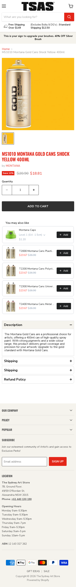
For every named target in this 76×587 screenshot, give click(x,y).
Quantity (7, 181)
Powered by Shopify (38, 580)
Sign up (58, 461)
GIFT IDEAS (33, 571)
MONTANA (13, 166)
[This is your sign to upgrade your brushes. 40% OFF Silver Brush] (38, 38)
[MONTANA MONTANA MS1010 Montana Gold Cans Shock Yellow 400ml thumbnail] (8, 138)
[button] (38, 325)
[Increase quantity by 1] (34, 190)
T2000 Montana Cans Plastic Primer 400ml (36, 251)
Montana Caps (27, 230)
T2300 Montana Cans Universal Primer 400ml (36, 286)
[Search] (69, 17)
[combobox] (33, 17)
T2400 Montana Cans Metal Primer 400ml (36, 304)
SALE (46, 571)
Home (6, 49)
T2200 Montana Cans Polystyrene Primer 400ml (36, 268)
